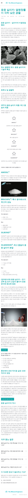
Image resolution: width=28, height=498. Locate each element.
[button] (1, 2)
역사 (16, 16)
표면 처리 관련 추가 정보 (7, 399)
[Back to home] (14, 2)
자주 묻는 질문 (22, 16)
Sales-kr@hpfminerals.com (10, 482)
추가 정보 (4, 349)
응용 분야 (12, 16)
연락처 (2, 18)
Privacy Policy (23, 494)
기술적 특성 (3, 16)
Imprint (15, 494)
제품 (8, 16)
